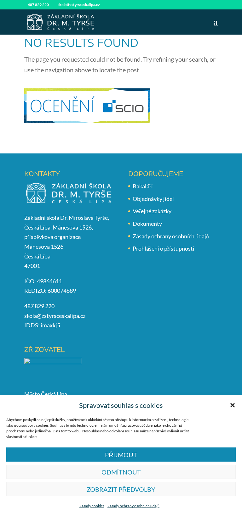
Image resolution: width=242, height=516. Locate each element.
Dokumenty (147, 223)
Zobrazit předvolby (121, 489)
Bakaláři (143, 186)
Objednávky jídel (153, 198)
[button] (232, 405)
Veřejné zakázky (152, 211)
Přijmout (121, 454)
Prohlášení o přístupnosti (163, 248)
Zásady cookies (91, 505)
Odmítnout (121, 472)
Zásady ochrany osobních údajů (133, 505)
